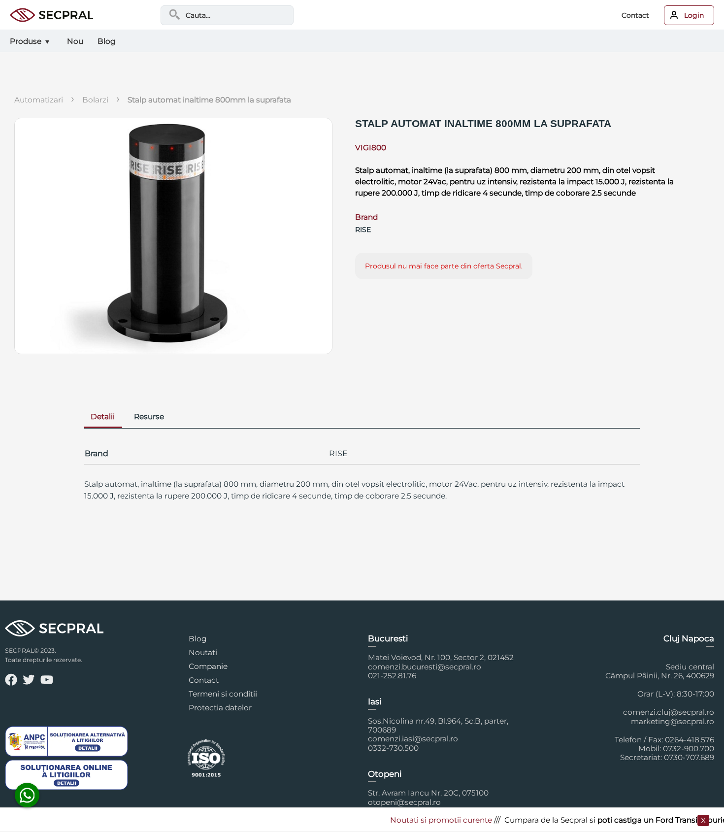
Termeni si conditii (223, 694)
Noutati (203, 652)
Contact (635, 15)
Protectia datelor (220, 707)
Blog (198, 638)
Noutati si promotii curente (430, 820)
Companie (208, 666)
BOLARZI (95, 99)
